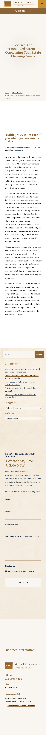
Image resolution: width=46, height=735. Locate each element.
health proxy (12, 247)
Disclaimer (10, 566)
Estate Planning (17, 150)
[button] (42, 4)
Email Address (12, 524)
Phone (8, 512)
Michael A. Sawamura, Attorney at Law (21, 147)
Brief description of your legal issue (22, 537)
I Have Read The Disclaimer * (21, 572)
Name (7, 499)
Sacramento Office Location (21, 705)
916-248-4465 (24, 11)
